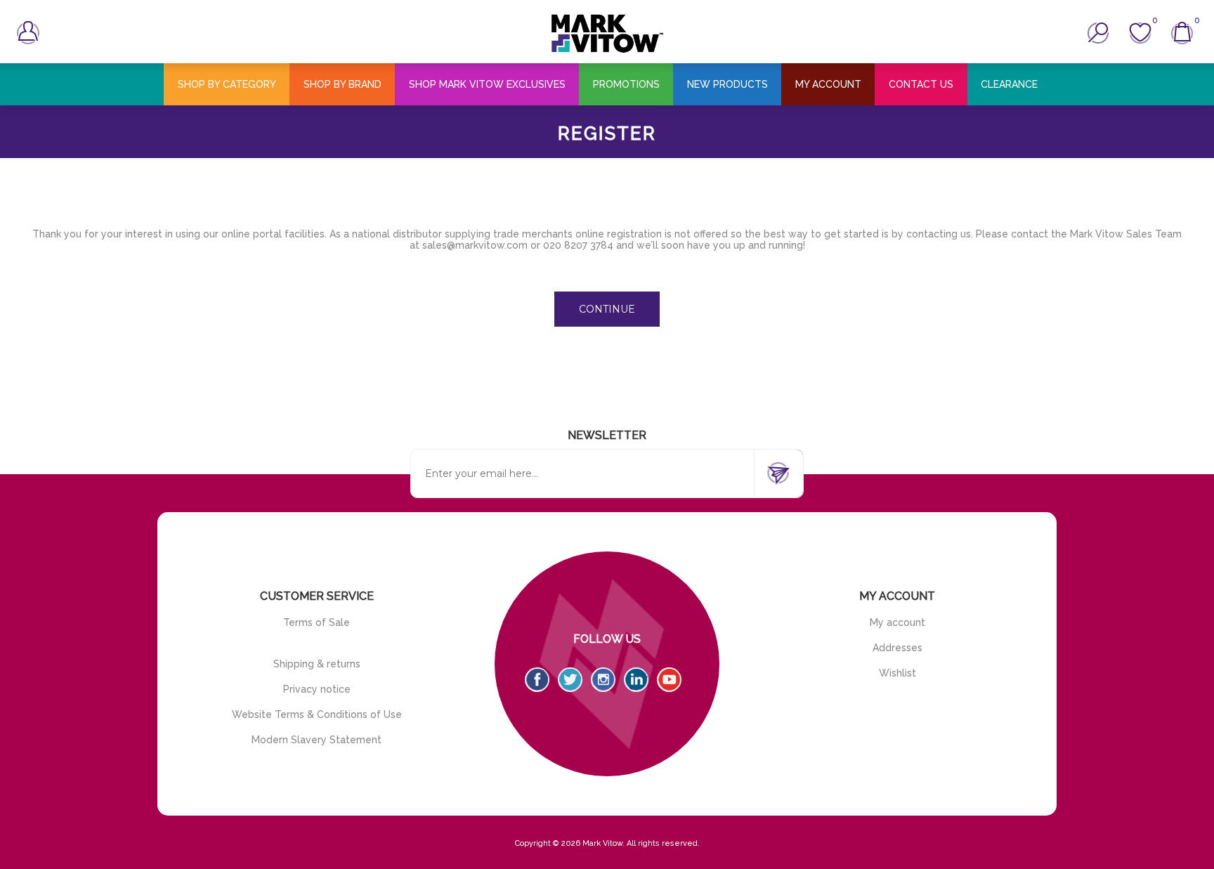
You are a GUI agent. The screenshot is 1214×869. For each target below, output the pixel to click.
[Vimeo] (636, 679)
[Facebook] (537, 679)
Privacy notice (317, 689)
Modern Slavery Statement (316, 739)
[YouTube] (669, 679)
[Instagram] (603, 679)
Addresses (897, 647)
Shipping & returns (316, 663)
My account (897, 622)
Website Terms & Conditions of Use (317, 714)
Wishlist (897, 673)
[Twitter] (570, 679)
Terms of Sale (316, 622)
